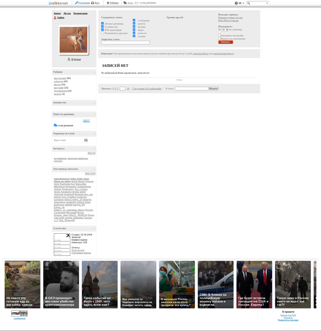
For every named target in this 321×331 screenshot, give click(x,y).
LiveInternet (59, 3)
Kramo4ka (65, 184)
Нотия (80, 212)
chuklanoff (69, 194)
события (58, 81)
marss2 (68, 199)
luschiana (59, 199)
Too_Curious (80, 189)
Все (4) (91, 153)
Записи (57, 13)
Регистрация (84, 2)
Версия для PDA (288, 315)
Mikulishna (59, 186)
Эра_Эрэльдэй (67, 220)
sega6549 (71, 202)
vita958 (68, 205)
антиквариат (60, 158)
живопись (83, 158)
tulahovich (59, 205)
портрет (58, 161)
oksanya (87, 199)
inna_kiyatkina (69, 197)
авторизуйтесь (201, 53)
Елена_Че (59, 207)
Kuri (73, 184)
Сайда (55, 17)
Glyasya (89, 181)
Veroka (75, 192)
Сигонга (88, 218)
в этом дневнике (64, 125)
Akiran (74, 181)
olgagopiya (59, 202)
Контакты (288, 318)
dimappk (79, 194)
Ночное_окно (61, 215)
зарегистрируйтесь (223, 53)
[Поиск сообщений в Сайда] (86, 121)
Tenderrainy (68, 189)
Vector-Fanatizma (63, 192)
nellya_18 (77, 199)
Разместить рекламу (288, 320)
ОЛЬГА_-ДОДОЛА (78, 215)
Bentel (81, 181)
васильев (72, 158)
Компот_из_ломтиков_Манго (69, 210)
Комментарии (80, 13)
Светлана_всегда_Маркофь (68, 218)
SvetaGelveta (84, 186)
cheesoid (58, 194)
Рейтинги (114, 2)
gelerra (57, 197)
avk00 (83, 192)
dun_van (88, 194)
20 (128, 88)
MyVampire (71, 186)
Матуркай (71, 212)
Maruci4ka (81, 184)
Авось (130, 2)
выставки (59, 87)
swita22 (80, 202)
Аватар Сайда (73, 40)
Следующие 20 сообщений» (147, 88)
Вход (97, 2)
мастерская (60, 78)
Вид (241, 3)
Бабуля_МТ (79, 205)
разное (57, 94)
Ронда (91, 215)
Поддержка (236, 3)
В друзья (76, 59)
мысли (57, 84)
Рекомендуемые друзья (230, 17)
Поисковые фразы (81, 253)
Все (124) (90, 173)
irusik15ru (82, 197)
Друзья (67, 13)
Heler (56, 184)
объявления (60, 91)
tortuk (87, 202)
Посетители (78, 250)
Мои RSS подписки (228, 20)
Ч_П (56, 220)
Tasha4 (57, 189)
